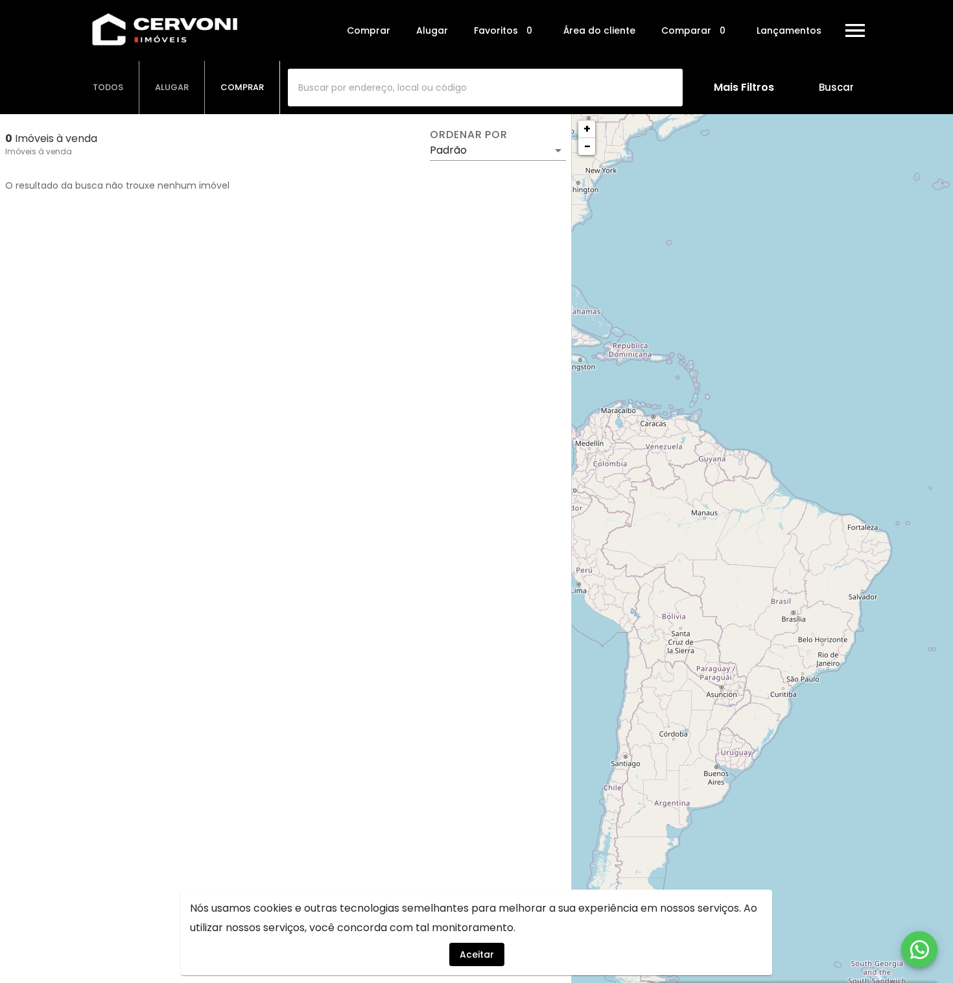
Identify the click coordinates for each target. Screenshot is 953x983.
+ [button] (587, 129)
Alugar (432, 30)
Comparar (693, 31)
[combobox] (485, 87)
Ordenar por (469, 135)
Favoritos (503, 31)
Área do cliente (599, 30)
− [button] (587, 146)
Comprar (368, 30)
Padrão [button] (448, 150)
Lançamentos (789, 30)
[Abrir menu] (855, 30)
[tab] (108, 87)
